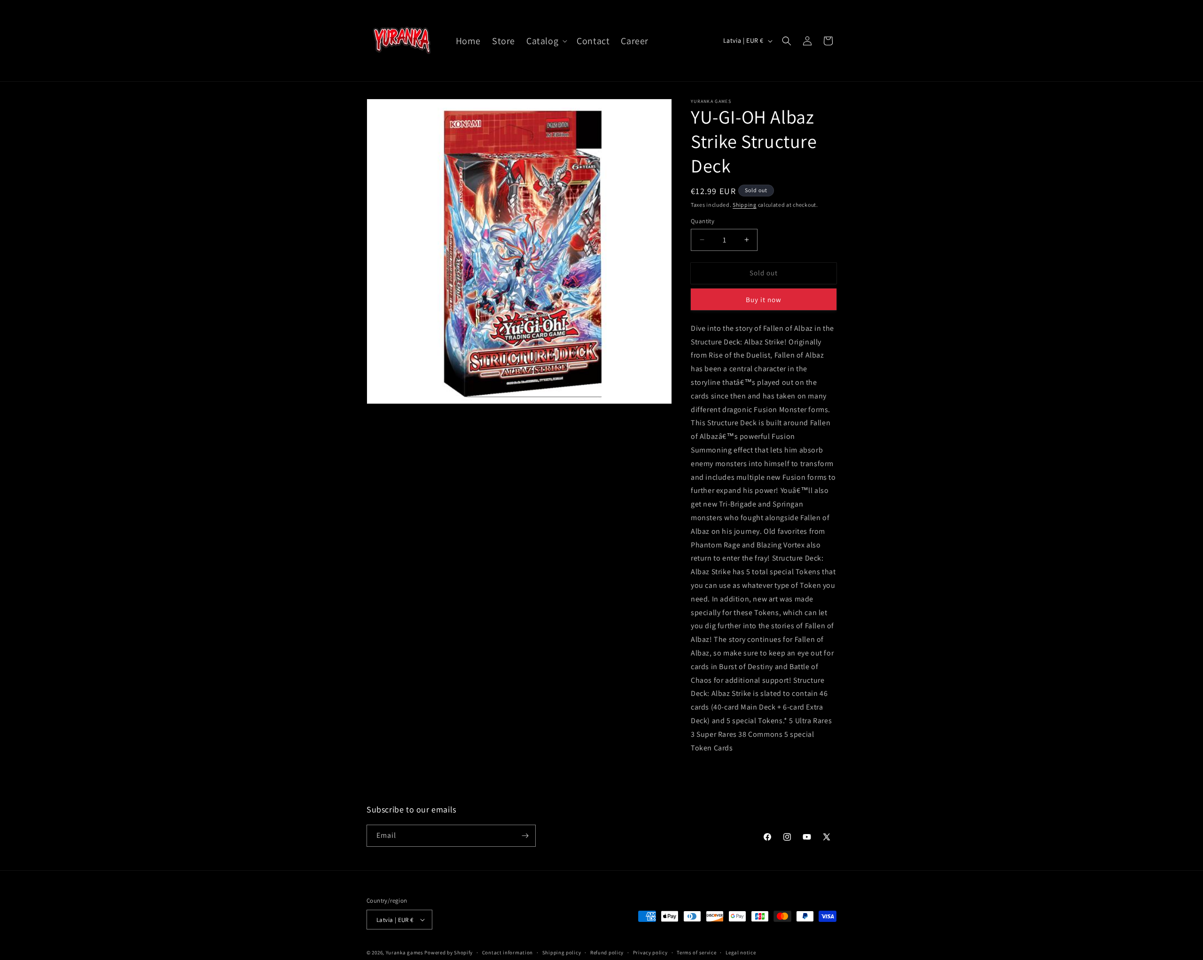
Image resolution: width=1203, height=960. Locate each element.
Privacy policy (650, 952)
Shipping (745, 204)
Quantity (702, 221)
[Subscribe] (525, 836)
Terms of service (696, 952)
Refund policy (607, 952)
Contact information (507, 952)
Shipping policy (561, 952)
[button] (546, 41)
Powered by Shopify (448, 952)
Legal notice (741, 952)
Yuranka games (404, 952)
